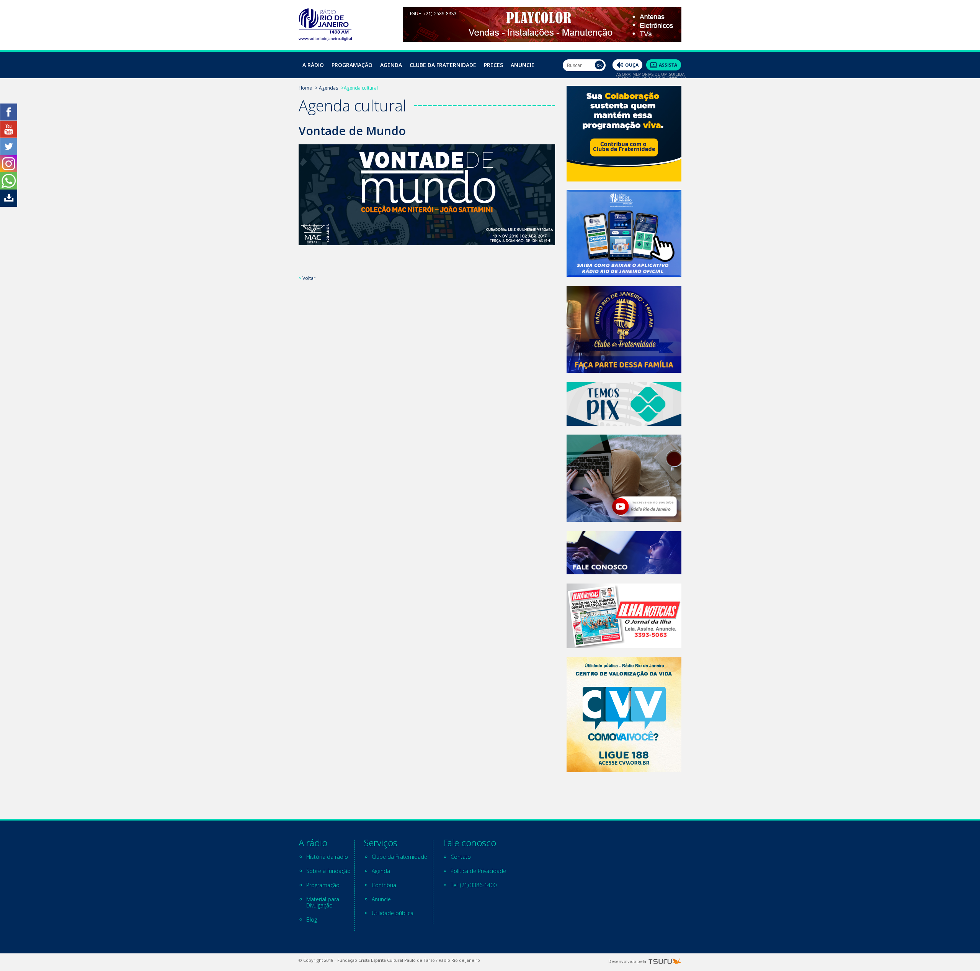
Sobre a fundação (328, 871)
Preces (493, 65)
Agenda (391, 65)
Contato (461, 856)
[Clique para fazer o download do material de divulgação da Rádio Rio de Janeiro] (8, 204)
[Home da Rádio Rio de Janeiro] (325, 39)
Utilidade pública (392, 913)
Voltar (308, 278)
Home (305, 88)
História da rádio (327, 856)
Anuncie (522, 65)
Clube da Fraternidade (443, 65)
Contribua (384, 885)
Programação (352, 65)
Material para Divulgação (322, 902)
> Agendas (326, 88)
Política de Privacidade (478, 871)
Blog (311, 919)
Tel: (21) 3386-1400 (474, 885)
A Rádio (313, 65)
